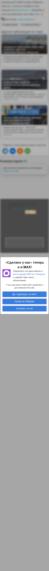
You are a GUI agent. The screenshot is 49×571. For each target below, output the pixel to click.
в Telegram (39, 273)
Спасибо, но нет (24, 308)
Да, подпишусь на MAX (24, 294)
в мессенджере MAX (28, 272)
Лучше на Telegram (24, 301)
